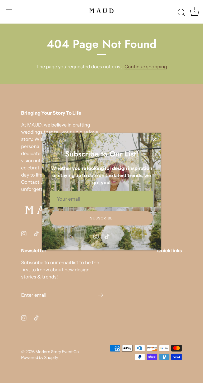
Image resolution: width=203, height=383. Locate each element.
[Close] (154, 139)
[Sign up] (100, 295)
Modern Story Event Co (57, 351)
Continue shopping (145, 67)
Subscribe (101, 218)
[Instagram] (96, 236)
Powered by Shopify (39, 357)
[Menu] (9, 12)
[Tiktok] (107, 236)
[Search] (181, 13)
